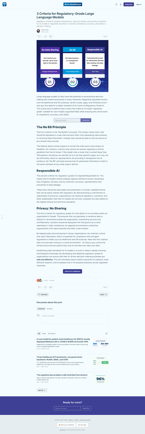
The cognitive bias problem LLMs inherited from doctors (62, 375)
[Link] (33, 127)
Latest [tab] (44, 333)
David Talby (45, 30)
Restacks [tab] (49, 309)
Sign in (138, 4)
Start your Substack (67, 425)
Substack (63, 430)
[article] (72, 345)
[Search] (116, 4)
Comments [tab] (41, 309)
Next (102, 294)
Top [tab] (39, 333)
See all (40, 390)
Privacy (70, 420)
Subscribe (128, 4)
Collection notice (85, 420)
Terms (76, 420)
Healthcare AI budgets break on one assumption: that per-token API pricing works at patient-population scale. (62, 345)
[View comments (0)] (45, 36)
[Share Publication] (121, 4)
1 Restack (51, 280)
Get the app (82, 425)
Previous (44, 294)
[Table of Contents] (2, 217)
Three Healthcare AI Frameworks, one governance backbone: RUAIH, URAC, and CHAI (59, 358)
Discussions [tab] (51, 333)
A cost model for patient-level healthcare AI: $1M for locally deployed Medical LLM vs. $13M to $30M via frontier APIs (63, 340)
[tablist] (45, 309)
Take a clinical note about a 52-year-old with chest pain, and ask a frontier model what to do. (62, 379)
